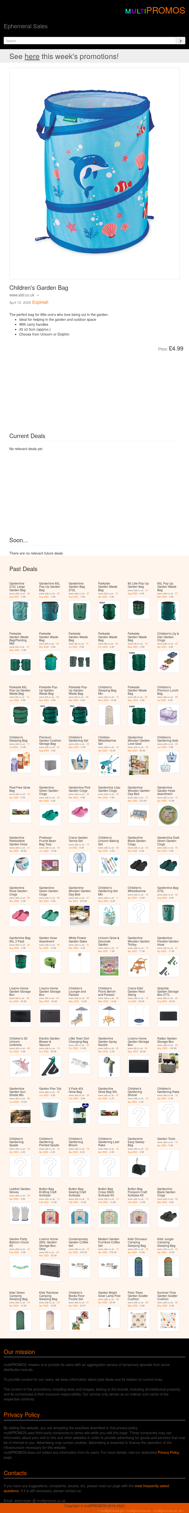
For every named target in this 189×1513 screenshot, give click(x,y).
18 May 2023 (137, 645)
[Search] (180, 40)
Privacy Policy (168, 1452)
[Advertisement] (64, 388)
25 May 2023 (137, 698)
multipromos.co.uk (168, 1510)
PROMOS (165, 9)
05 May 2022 (49, 1000)
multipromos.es (138, 1510)
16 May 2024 (19, 648)
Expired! (40, 302)
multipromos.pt (111, 1510)
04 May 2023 (137, 1050)
